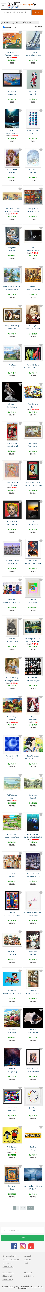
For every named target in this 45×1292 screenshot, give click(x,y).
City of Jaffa (12, 954)
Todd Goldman (12, 1147)
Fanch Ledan (12, 600)
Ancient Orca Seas (33, 251)
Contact (27, 1259)
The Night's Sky (12, 1072)
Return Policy (7, 1279)
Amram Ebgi (12, 951)
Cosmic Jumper (33, 602)
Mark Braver (12, 1030)
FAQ (26, 1263)
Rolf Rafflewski (12, 795)
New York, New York (33, 876)
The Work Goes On (12, 642)
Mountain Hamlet (12, 290)
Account (27, 1256)
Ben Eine (33, 1147)
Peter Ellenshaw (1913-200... (33, 1186)
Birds (33, 1111)
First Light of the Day (33, 993)
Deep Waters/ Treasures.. (33, 368)
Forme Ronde (12, 759)
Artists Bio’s (29, 1276)
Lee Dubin (33, 287)
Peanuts (12, 1069)
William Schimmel (33, 834)
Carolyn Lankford (12, 169)
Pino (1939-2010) (12, 678)
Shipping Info (7, 1276)
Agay (12, 798)
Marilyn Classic (12, 524)
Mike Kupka (33, 326)
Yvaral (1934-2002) (12, 756)
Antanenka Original (12, 717)
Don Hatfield (33, 443)
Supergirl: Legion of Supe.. (33, 563)
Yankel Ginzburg (33, 365)
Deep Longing (33, 524)
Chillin (33, 407)
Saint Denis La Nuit (33, 211)
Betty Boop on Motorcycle (12, 993)
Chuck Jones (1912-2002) (12, 209)
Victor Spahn (33, 52)
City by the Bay (12, 563)
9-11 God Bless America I (12, 915)
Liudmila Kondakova (12, 560)
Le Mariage (33, 720)
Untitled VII (12, 1033)
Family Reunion (33, 446)
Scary (33, 1150)
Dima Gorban (12, 443)
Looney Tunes (12, 834)
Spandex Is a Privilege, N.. (12, 1150)
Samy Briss (12, 248)
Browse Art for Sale (11, 1259)
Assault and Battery (33, 290)
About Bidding (8, 1266)
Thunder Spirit (33, 1033)
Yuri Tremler (12, 873)
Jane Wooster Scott (33, 873)
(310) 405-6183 (13, 8)
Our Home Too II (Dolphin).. (33, 837)
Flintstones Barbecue (12, 55)
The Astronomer (33, 915)
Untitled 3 (12, 876)
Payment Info (8, 1272)
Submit (22, 1238)
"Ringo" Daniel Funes (12, 521)
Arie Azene (33, 951)
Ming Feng (12, 365)
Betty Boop (12, 991)
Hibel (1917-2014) (12, 482)
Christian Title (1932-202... (12, 287)
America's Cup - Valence (33, 55)
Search (37, 12)
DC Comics (33, 560)
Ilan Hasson (12, 1186)
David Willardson (33, 756)
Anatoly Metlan (33, 209)
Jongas (33, 521)
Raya (33, 717)
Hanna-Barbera (12, 52)
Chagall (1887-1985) (12, 326)
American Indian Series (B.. (33, 485)
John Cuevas (12, 404)
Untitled (33, 94)
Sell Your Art (8, 1263)
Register (24, 4)
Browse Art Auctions (11, 1256)
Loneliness (12, 329)
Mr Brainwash (33, 678)
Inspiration (12, 94)
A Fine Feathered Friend (33, 759)
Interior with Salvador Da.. (12, 602)
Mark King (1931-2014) (32, 639)
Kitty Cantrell (33, 1030)
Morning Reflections (12, 681)
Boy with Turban (12, 485)
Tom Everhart (33, 404)
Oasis (12, 1189)
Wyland (12, 130)
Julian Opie (33, 1108)
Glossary (28, 1272)
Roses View (12, 1111)
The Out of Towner (33, 1072)
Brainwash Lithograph (33, 681)
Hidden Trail (12, 720)
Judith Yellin (33, 91)
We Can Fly (33, 1189)
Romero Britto (12, 1108)
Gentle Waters (12, 407)
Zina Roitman (32, 795)
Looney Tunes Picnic (12, 837)
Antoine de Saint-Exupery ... (33, 912)
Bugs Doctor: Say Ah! (12, 211)
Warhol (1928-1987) (33, 482)
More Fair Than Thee (33, 329)
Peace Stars (33, 133)
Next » (30, 1207)
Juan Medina (33, 991)
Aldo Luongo (12, 639)
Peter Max (33, 600)
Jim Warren (12, 91)
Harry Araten (33, 169)
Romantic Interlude (12, 446)
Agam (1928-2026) (33, 130)
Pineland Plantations (33, 642)
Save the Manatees (12, 133)
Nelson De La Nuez (33, 1069)
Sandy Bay (12, 368)
